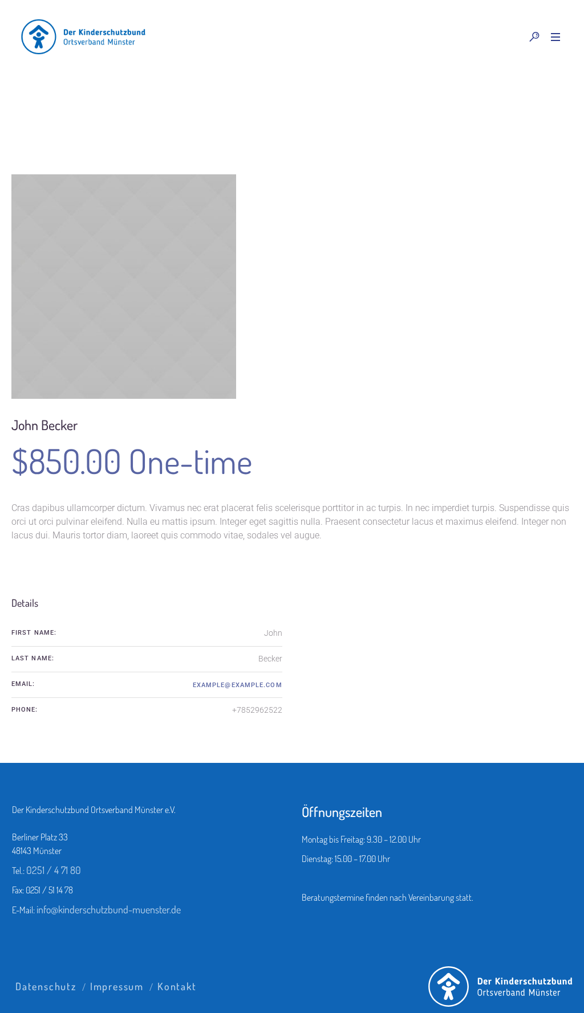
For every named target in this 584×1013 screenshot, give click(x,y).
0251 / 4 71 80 (53, 870)
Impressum (117, 986)
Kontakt (177, 986)
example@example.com (237, 685)
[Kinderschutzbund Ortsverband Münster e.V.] (500, 986)
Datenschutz (45, 986)
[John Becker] (123, 286)
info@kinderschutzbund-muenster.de (108, 909)
